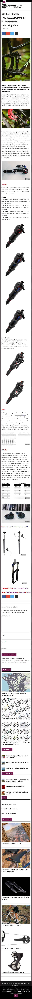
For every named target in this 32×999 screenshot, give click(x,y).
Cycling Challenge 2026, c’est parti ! (17, 762)
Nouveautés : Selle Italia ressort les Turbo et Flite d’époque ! (15, 870)
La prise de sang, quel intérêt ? (15, 786)
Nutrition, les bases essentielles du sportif (17, 793)
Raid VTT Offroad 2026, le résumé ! (17, 768)
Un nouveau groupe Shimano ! (11, 949)
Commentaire (6, 616)
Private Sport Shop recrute (10, 809)
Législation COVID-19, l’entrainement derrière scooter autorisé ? (17, 780)
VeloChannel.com (11, 592)
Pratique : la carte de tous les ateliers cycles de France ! (14, 694)
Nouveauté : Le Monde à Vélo (11, 843)
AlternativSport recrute (9, 804)
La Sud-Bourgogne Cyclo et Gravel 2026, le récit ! (17, 756)
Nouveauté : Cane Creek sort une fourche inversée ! (15, 898)
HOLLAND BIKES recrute (9, 813)
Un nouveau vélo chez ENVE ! (11, 925)
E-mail (4, 642)
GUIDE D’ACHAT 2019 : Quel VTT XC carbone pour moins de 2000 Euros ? (16, 743)
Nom (3, 635)
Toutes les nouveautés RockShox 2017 (18, 527)
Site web (4, 648)
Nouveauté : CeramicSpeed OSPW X (13, 972)
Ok (16, 996)
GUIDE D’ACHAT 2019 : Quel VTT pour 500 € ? (16, 719)
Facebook (22, 592)
